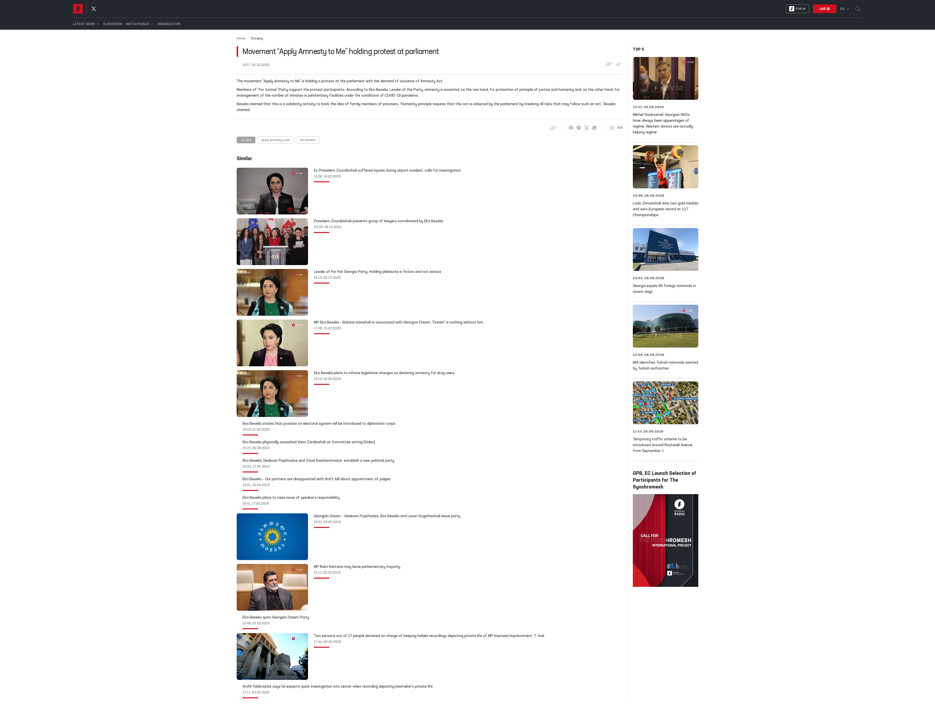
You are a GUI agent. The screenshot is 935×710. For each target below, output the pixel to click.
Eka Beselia (308, 140)
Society (246, 140)
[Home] (78, 9)
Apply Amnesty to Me (276, 140)
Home (241, 38)
